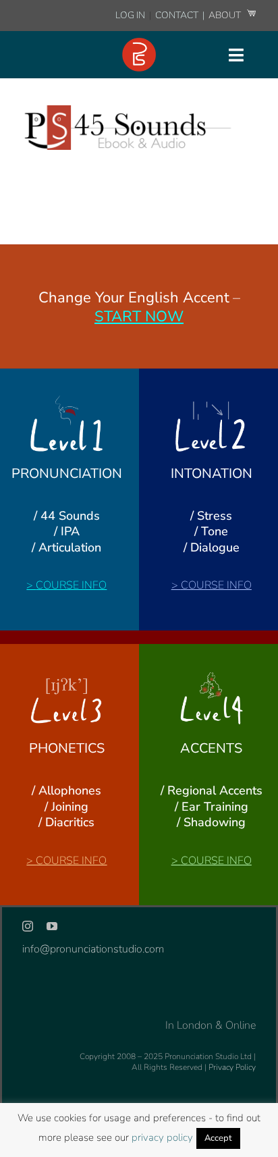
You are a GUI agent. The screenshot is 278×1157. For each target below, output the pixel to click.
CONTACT (177, 15)
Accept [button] (218, 1138)
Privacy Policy (232, 1067)
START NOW (139, 316)
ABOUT (225, 15)
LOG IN (130, 15)
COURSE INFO (71, 585)
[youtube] (52, 926)
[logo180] (139, 43)
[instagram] (27, 926)
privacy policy (162, 1137)
